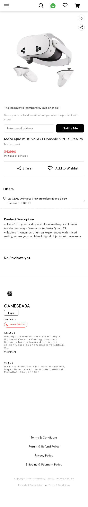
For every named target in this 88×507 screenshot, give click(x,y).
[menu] (6, 5)
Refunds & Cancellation (30, 485)
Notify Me (70, 128)
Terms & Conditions (59, 485)
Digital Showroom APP (60, 478)
